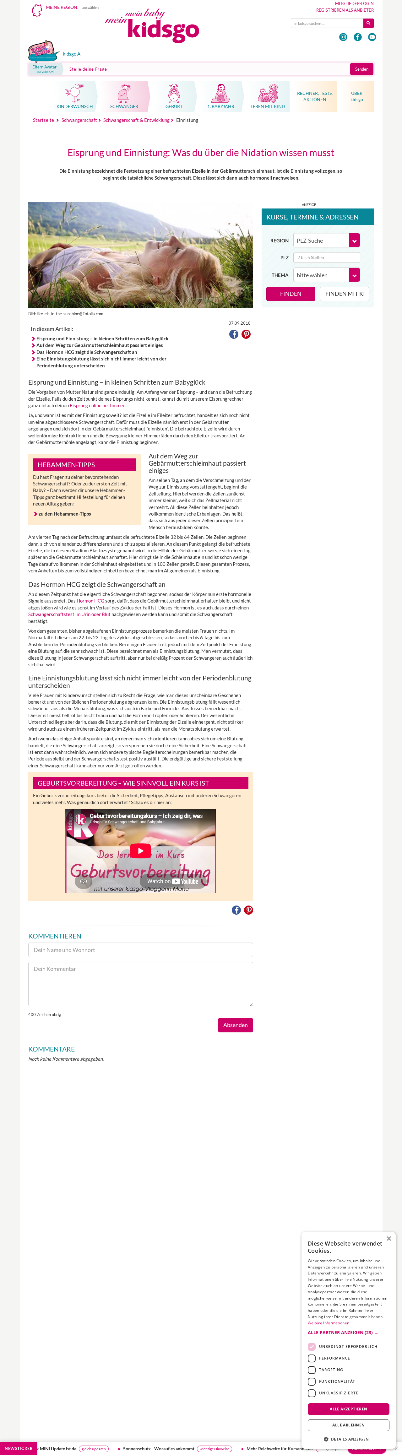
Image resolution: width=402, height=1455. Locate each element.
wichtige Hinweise (178, 1449)
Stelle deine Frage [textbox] (88, 69)
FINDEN (291, 293)
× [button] (388, 1238)
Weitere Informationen (328, 1323)
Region (279, 240)
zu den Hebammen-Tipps (65, 514)
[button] (233, 335)
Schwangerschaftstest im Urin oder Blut (69, 614)
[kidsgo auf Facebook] (358, 37)
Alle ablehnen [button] (348, 1425)
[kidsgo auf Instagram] (343, 37)
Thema (280, 275)
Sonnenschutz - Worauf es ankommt (123, 1448)
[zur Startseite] (157, 27)
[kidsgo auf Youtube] (372, 37)
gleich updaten (58, 1449)
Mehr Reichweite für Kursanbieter (244, 1448)
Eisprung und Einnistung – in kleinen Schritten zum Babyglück (102, 338)
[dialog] (349, 1340)
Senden (361, 69)
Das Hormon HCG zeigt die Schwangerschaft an (86, 352)
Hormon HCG (90, 600)
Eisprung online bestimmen (97, 405)
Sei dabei (290, 1449)
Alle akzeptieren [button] (348, 1408)
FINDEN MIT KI (345, 293)
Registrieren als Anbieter (345, 10)
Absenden (235, 1024)
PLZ (284, 257)
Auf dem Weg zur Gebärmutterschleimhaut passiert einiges (99, 345)
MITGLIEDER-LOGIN (354, 3)
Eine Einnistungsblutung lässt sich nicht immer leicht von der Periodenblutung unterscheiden (101, 362)
